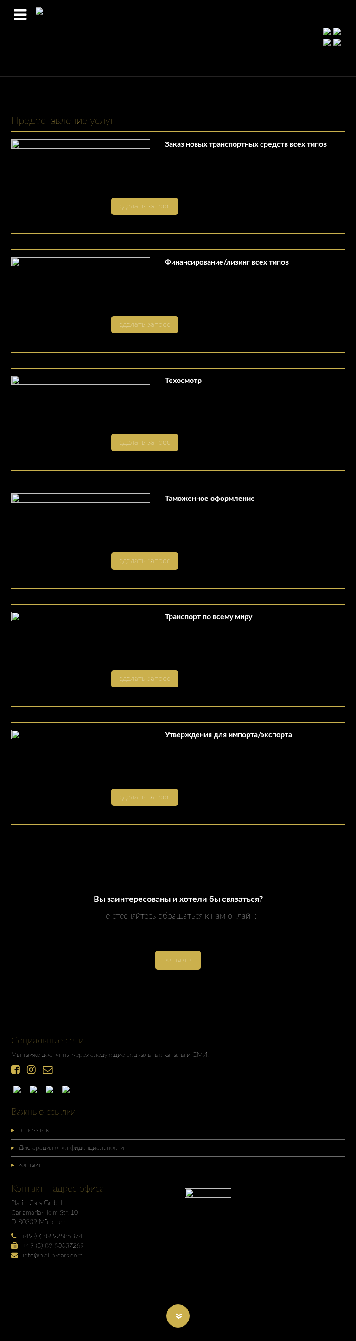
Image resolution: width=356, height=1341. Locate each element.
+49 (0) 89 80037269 (53, 1245)
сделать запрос (144, 206)
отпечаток (34, 1130)
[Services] (36, 1088)
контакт (30, 1164)
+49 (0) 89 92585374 (52, 1236)
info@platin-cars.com (53, 1255)
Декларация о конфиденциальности (71, 1147)
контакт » (178, 959)
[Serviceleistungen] (19, 1088)
